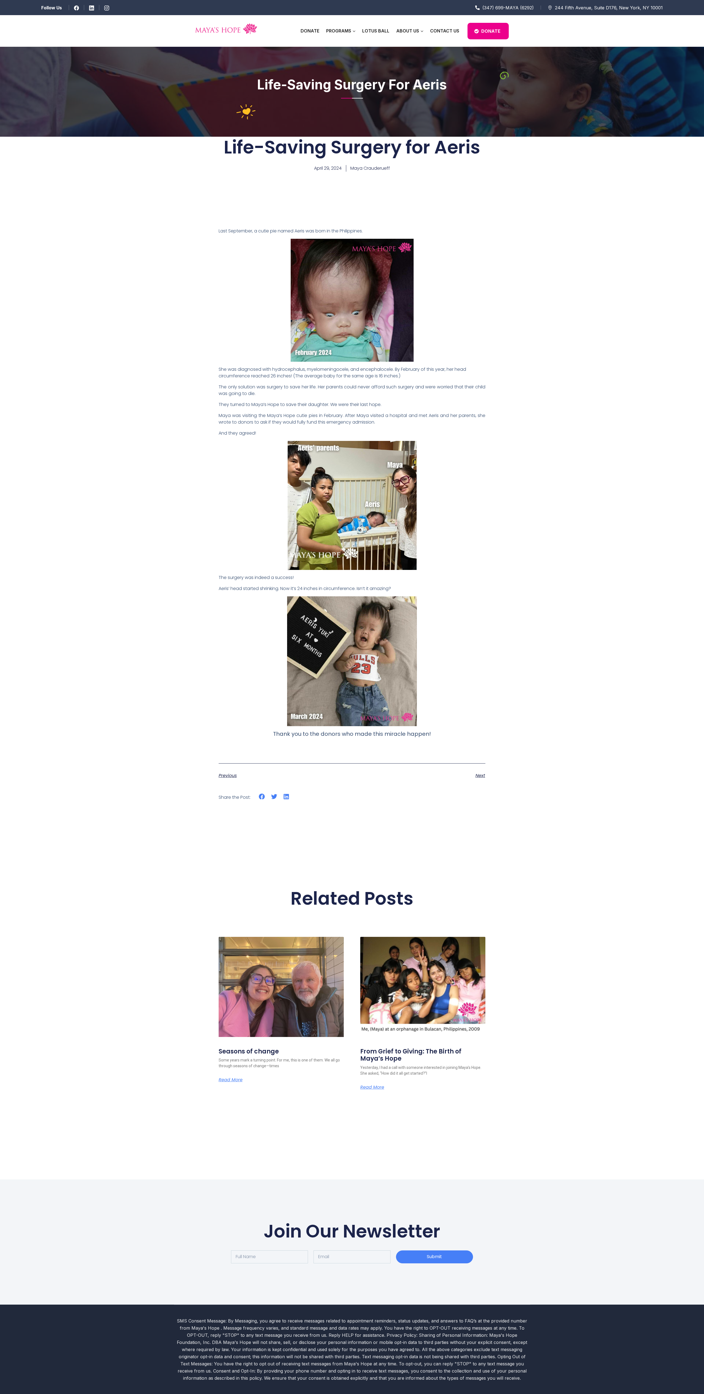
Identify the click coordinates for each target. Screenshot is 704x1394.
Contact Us (444, 31)
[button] (262, 796)
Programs (338, 31)
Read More (231, 1080)
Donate (310, 31)
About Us (407, 31)
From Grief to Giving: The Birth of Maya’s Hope (410, 1055)
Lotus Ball (375, 31)
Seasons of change (249, 1051)
